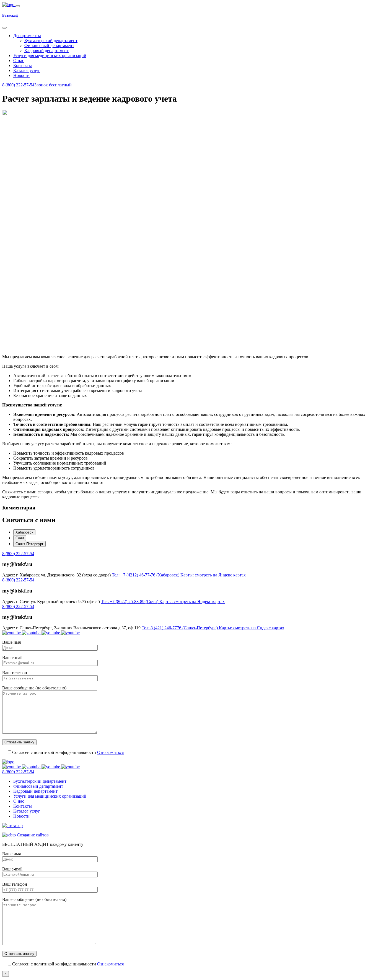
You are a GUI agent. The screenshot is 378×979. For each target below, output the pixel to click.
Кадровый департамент (46, 50)
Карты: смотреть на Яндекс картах (213, 575)
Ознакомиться (110, 752)
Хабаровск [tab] (24, 532)
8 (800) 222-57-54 (18, 553)
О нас (18, 60)
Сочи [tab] (19, 538)
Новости (21, 75)
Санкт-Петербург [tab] (29, 544)
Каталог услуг (26, 70)
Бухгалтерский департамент (50, 40)
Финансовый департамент (49, 45)
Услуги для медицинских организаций (49, 55)
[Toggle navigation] (17, 6)
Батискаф (10, 15)
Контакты (22, 65)
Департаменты (27, 35)
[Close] (4, 28)
